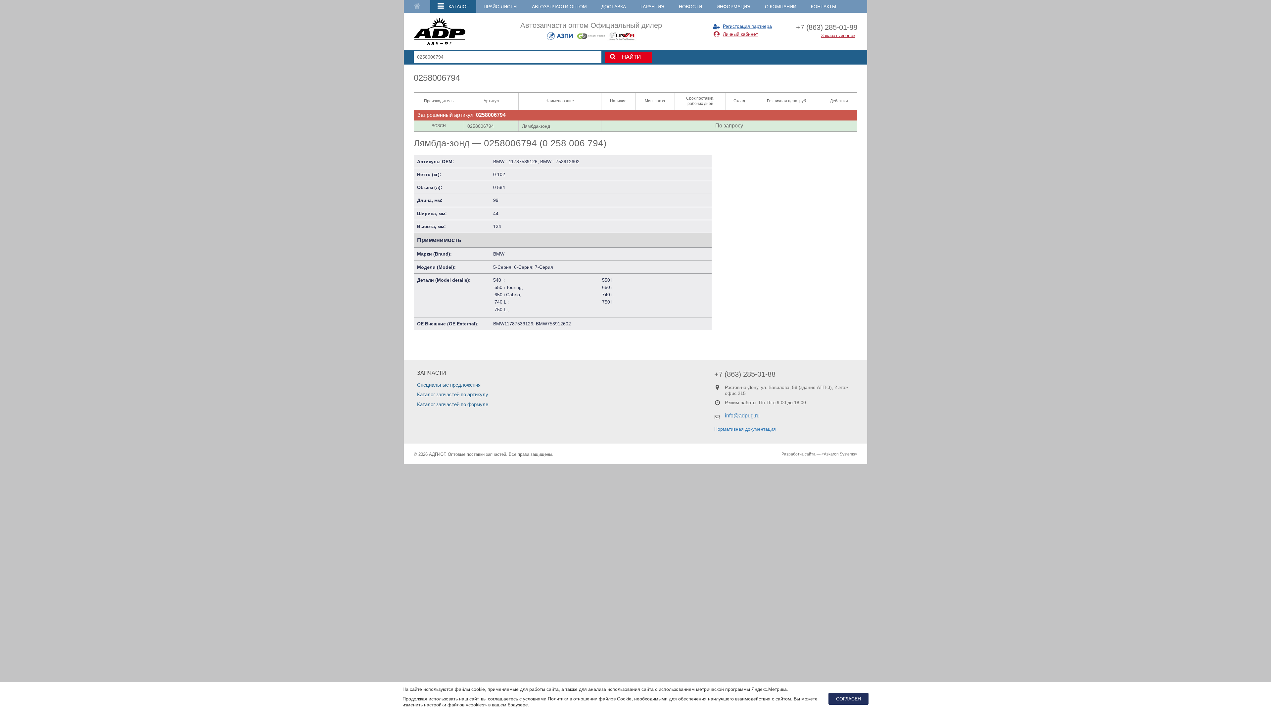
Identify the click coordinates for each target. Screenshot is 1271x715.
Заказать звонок (838, 35)
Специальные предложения (449, 385)
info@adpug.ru (742, 415)
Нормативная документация (745, 429)
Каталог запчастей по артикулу (452, 394)
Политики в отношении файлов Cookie (590, 698)
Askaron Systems (839, 454)
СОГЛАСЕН (848, 698)
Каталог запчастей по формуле (452, 404)
